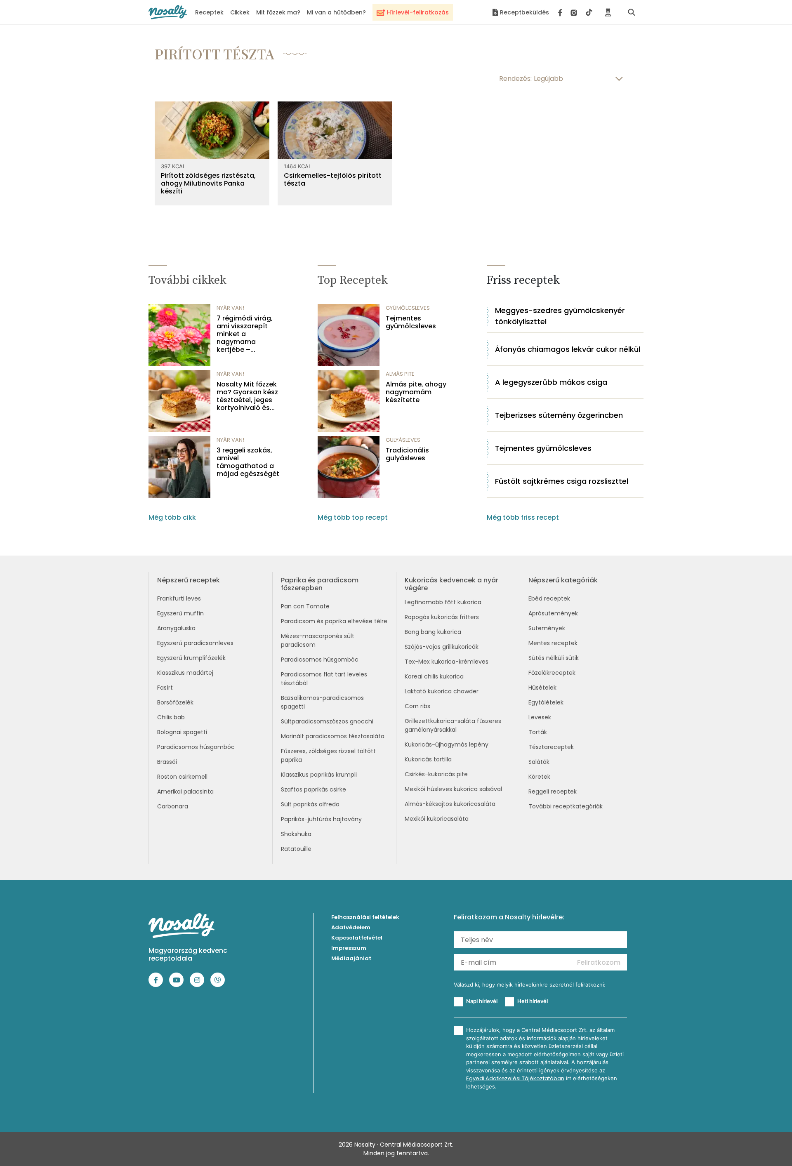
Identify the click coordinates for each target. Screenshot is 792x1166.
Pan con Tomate (305, 606)
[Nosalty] (167, 12)
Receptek (209, 12)
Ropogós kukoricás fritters (442, 617)
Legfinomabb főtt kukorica (443, 602)
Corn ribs (417, 706)
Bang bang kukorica (433, 632)
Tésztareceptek (551, 747)
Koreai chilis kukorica (434, 676)
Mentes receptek (553, 643)
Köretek (539, 777)
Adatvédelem (350, 927)
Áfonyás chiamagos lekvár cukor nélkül (567, 349)
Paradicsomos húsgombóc (196, 747)
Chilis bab (171, 717)
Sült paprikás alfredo (310, 804)
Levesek (539, 717)
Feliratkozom (598, 962)
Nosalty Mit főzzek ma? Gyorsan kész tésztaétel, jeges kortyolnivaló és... (247, 396)
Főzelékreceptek (551, 673)
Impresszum (348, 948)
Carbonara (172, 806)
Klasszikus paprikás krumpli (319, 774)
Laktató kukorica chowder (441, 691)
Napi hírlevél (481, 1001)
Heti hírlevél (532, 1001)
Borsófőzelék (175, 702)
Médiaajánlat (351, 958)
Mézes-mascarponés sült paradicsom (317, 640)
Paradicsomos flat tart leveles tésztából (324, 678)
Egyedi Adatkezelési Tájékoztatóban (515, 1078)
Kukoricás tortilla (428, 759)
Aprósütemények (553, 613)
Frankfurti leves (179, 598)
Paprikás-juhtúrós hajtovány (321, 819)
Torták (537, 732)
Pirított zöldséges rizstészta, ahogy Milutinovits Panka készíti (208, 184)
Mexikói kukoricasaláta (437, 819)
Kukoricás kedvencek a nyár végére (451, 584)
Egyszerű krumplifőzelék (191, 658)
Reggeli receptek (552, 791)
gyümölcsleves (408, 308)
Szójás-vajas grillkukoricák (441, 647)
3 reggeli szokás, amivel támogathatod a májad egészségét (248, 462)
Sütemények (546, 628)
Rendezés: (515, 78)
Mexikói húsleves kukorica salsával (453, 789)
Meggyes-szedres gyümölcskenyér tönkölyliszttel (560, 316)
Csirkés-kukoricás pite (436, 774)
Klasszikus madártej (185, 673)
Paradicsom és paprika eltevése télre (334, 621)
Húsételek (542, 687)
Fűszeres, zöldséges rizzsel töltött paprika (328, 755)
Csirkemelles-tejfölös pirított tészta (333, 179)
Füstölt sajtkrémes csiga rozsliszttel (561, 481)
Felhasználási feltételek (365, 917)
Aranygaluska (176, 628)
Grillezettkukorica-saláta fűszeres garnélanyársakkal (453, 725)
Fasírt (165, 687)
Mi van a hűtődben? (336, 12)
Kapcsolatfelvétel (356, 938)
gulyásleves (403, 440)
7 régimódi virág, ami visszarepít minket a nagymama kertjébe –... (245, 334)
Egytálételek (545, 702)
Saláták (538, 762)
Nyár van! (230, 308)
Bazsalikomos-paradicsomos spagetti (322, 702)
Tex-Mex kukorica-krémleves (446, 661)
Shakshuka (296, 834)
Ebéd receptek (549, 598)
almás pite (400, 374)
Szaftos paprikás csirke (313, 789)
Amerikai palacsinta (185, 791)
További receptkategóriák (565, 806)
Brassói (167, 762)
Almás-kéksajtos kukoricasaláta (450, 804)
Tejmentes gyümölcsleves (411, 322)
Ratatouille (296, 849)
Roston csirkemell (182, 777)
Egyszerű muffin (180, 613)
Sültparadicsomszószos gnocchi (327, 721)
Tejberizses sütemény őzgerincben (559, 415)
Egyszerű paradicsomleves (195, 643)
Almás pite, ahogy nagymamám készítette (416, 392)
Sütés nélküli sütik (553, 658)
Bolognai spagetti (182, 732)
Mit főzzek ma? (278, 12)
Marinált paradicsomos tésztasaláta (332, 736)
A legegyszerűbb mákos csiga (551, 382)
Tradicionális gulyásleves (407, 454)
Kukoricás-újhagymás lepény (446, 744)
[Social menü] (575, 12)
